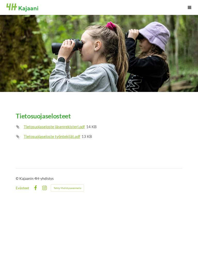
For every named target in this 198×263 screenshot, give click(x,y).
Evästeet (22, 188)
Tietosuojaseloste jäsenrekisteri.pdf (54, 126)
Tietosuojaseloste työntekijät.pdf (52, 136)
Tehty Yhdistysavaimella (67, 188)
